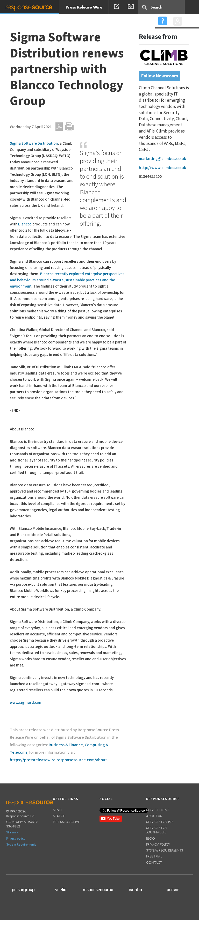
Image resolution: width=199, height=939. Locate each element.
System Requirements (21, 844)
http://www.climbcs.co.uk (162, 168)
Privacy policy (15, 838)
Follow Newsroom (159, 76)
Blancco (25, 224)
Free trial (154, 856)
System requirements (164, 850)
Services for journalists (156, 829)
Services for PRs (159, 821)
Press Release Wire (84, 7)
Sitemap (12, 832)
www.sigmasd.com (26, 702)
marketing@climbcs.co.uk (162, 159)
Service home (157, 810)
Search (59, 815)
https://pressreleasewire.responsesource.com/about (58, 760)
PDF (59, 126)
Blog (150, 838)
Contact (154, 862)
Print (69, 126)
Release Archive (66, 821)
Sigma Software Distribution (34, 143)
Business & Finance (66, 745)
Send (57, 810)
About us (154, 815)
